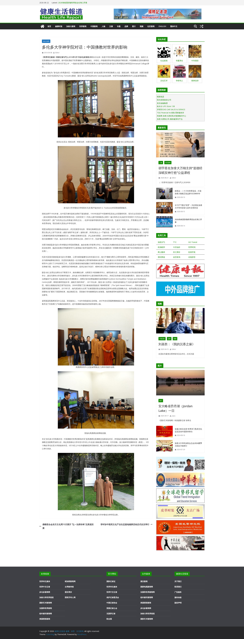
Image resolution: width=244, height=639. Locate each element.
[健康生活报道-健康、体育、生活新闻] (42, 26)
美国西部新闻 (44, 619)
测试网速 (161, 257)
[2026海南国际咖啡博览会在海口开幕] (164, 222)
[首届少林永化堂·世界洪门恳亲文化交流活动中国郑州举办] (164, 432)
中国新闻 (94, 26)
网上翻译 (161, 252)
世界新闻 (82, 26)
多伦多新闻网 (44, 592)
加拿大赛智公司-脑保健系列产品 (169, 119)
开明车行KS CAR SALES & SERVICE (171, 109)
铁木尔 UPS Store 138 (166, 106)
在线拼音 (191, 257)
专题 (118, 26)
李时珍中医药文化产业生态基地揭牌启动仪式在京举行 (125, 524)
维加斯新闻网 (70, 581)
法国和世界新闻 (45, 608)
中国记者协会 (111, 602)
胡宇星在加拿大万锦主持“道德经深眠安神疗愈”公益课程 (180, 170)
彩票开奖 (191, 252)
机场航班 (161, 247)
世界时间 (191, 247)
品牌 (126, 26)
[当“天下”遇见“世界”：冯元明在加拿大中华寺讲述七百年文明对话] (164, 208)
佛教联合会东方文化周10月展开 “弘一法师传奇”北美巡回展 (68, 526)
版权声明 (178, 602)
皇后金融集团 (162, 103)
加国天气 (161, 242)
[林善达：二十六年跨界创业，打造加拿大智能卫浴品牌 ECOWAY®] (164, 194)
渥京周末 (68, 592)
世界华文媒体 (44, 581)
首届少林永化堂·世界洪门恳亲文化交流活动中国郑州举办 (188, 430)
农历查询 (176, 257)
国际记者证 (110, 581)
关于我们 (178, 581)
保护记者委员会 (112, 597)
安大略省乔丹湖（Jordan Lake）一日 (175, 408)
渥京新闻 (144, 581)
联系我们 (178, 586)
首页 (49, 26)
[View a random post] (202, 26)
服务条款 (178, 597)
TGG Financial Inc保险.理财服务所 (170, 112)
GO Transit (192, 242)
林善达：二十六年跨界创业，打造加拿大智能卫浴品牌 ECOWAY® (188, 192)
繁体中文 (173, 26)
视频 (141, 26)
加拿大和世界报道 (46, 597)
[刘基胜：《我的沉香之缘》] (180, 321)
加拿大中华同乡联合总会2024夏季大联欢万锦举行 (188, 444)
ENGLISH (162, 26)
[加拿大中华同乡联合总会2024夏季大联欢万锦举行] (164, 446)
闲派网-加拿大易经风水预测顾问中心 (171, 116)
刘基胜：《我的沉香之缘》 (176, 344)
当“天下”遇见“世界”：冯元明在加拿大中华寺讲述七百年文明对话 (83, 1)
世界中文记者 (44, 586)
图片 (134, 26)
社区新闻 (151, 26)
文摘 (111, 26)
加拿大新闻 (70, 26)
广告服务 (178, 592)
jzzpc (173, 416)
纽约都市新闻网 (45, 613)
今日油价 (176, 247)
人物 (103, 26)
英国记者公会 (111, 608)
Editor (57, 53)
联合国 (109, 619)
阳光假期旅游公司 (164, 100)
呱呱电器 (160, 96)
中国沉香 (162, 339)
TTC (175, 242)
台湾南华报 (69, 586)
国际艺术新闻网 (45, 602)
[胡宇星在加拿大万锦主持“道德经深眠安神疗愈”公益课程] (180, 145)
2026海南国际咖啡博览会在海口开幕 (188, 220)
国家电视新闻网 (146, 586)
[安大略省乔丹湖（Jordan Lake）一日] (180, 383)
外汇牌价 (176, 252)
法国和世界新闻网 (147, 592)
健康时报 (58, 26)
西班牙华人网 (70, 597)
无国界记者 (110, 613)
